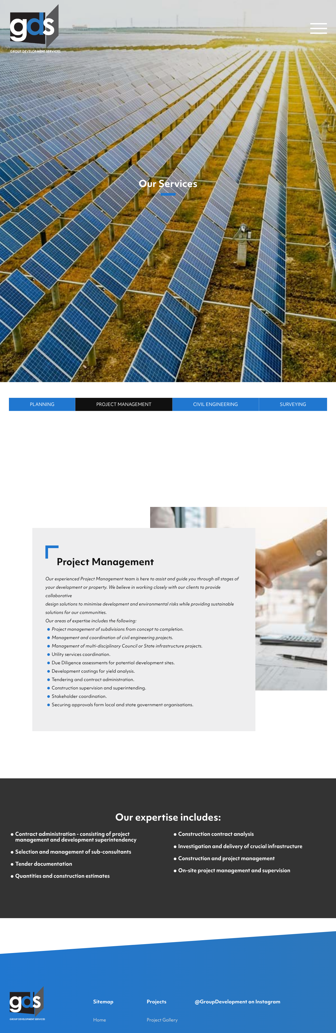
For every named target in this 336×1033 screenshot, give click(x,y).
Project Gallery (162, 1020)
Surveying (293, 404)
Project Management (123, 404)
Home (99, 1020)
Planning (42, 404)
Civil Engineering (215, 404)
